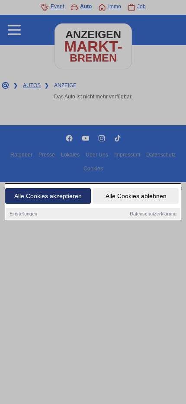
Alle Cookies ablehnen (136, 195)
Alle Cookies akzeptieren (48, 195)
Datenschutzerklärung (153, 213)
